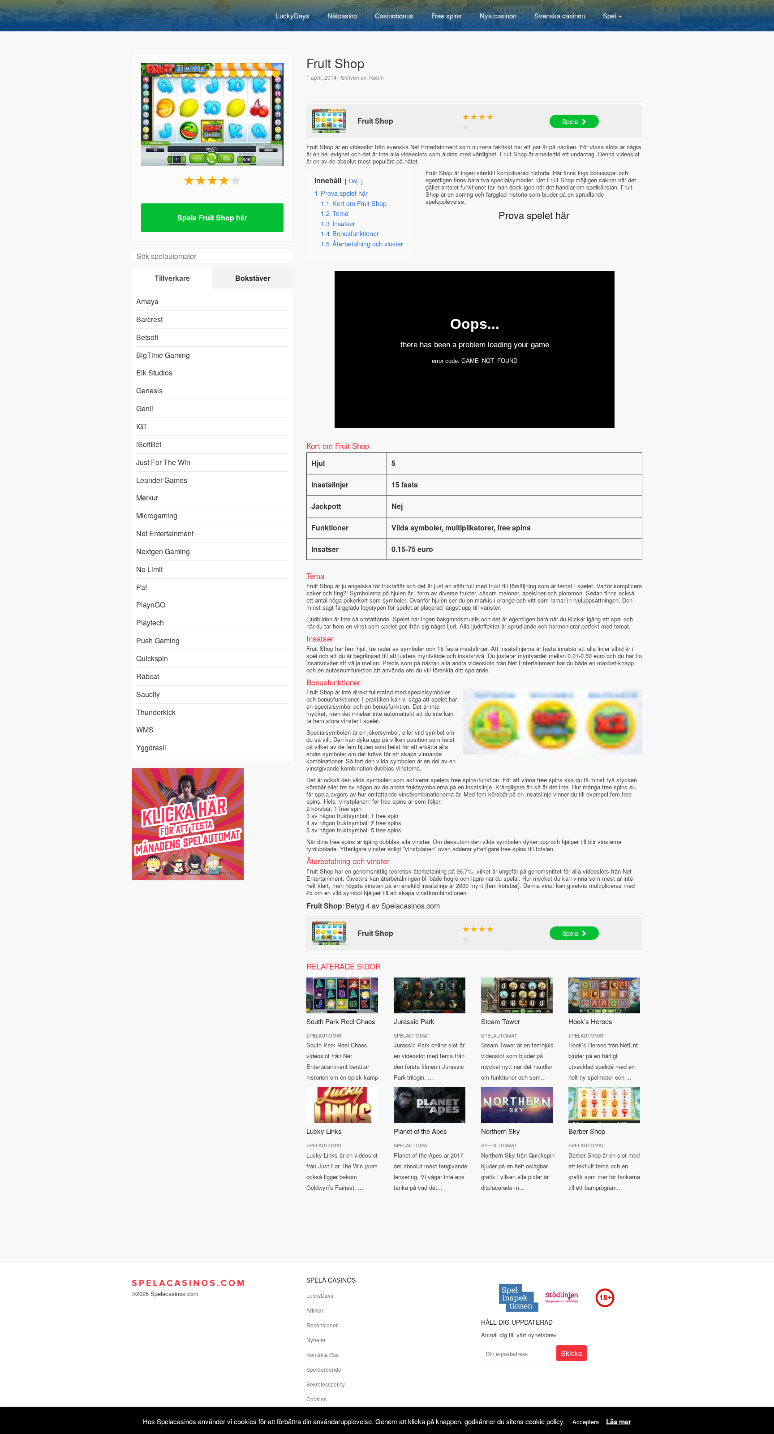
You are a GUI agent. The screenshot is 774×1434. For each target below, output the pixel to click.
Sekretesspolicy (325, 1384)
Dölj (354, 181)
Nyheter (316, 1340)
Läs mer (618, 1421)
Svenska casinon (559, 15)
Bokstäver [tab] (252, 278)
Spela (570, 121)
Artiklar (314, 1310)
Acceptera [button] (585, 1421)
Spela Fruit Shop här (212, 217)
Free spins (446, 15)
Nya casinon (498, 15)
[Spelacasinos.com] (188, 15)
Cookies (316, 1399)
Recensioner (322, 1325)
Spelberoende (323, 1369)
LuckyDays (293, 15)
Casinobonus (394, 15)
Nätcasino (342, 15)
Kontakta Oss (322, 1354)
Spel (610, 15)
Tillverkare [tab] (172, 278)
